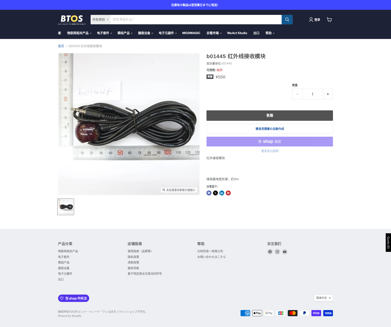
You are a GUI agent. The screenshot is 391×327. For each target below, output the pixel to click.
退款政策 (133, 262)
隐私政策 (133, 256)
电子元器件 (167, 33)
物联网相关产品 (78, 33)
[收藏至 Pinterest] (228, 193)
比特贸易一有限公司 (210, 251)
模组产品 (124, 33)
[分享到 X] (215, 193)
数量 (295, 85)
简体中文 (321, 297)
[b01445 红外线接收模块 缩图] (66, 207)
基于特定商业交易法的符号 (145, 273)
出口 (256, 33)
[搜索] (287, 19)
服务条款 (133, 268)
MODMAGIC (191, 33)
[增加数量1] (328, 94)
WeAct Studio (237, 33)
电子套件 (103, 33)
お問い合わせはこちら (211, 256)
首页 (61, 46)
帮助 (269, 33)
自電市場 (212, 33)
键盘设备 (144, 33)
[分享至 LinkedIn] (221, 193)
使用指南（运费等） (140, 251)
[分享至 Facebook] (208, 193)
